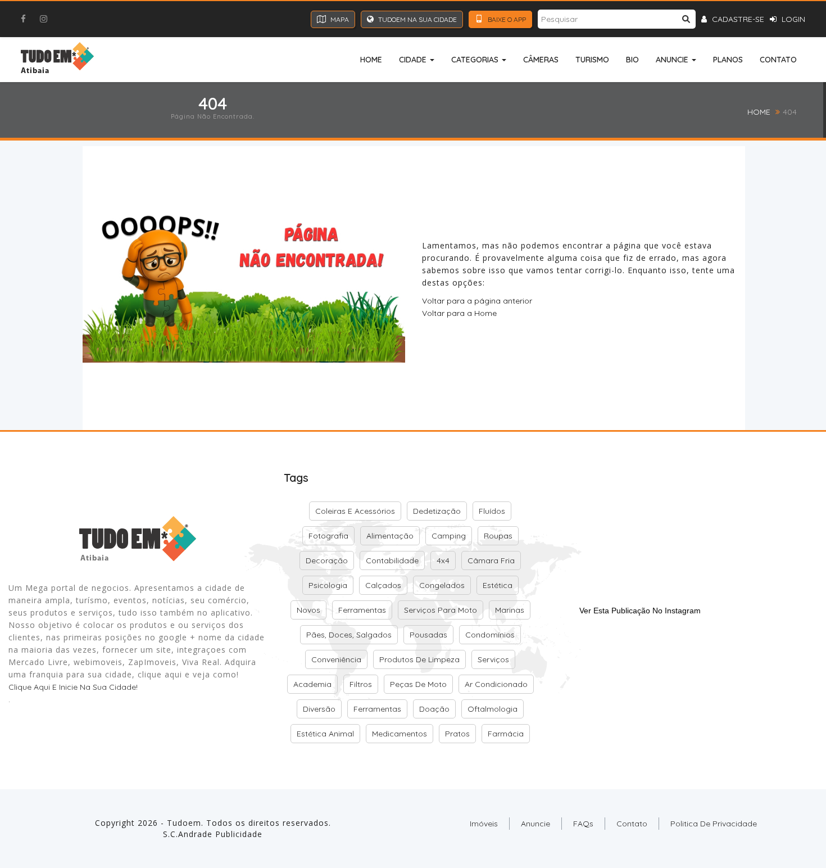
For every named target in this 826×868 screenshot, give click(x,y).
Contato (778, 60)
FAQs (583, 824)
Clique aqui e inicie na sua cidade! (73, 687)
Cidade (414, 60)
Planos (728, 60)
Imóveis (484, 824)
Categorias (476, 60)
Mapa (339, 19)
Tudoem (184, 822)
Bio (632, 60)
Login (792, 19)
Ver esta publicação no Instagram (640, 610)
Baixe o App (506, 19)
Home (371, 60)
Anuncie (673, 60)
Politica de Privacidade (713, 824)
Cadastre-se (737, 19)
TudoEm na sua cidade (416, 19)
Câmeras (541, 60)
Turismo (592, 60)
